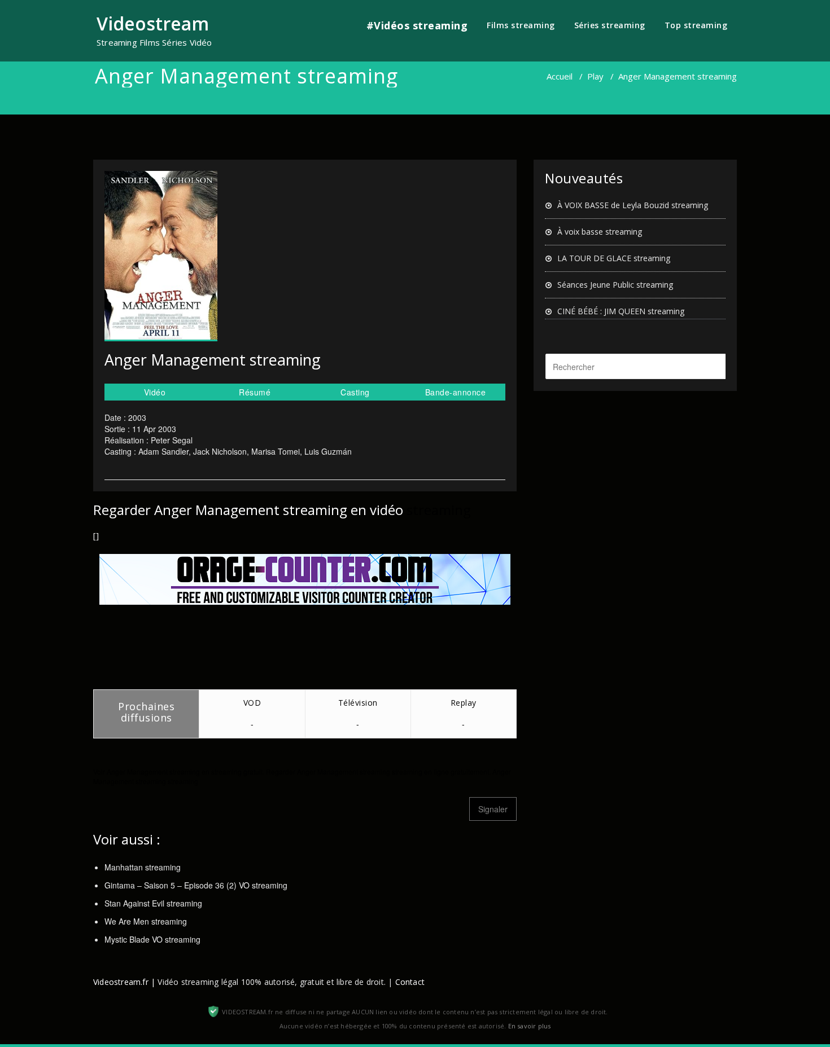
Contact (410, 981)
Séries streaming (609, 25)
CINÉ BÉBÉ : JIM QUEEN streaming (620, 311)
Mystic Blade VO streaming (152, 939)
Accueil (560, 76)
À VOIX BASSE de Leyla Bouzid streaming (632, 205)
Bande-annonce (455, 392)
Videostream (153, 23)
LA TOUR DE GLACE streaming (613, 258)
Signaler (493, 809)
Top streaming (696, 25)
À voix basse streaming (599, 231)
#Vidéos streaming (417, 25)
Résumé (254, 392)
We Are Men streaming (145, 921)
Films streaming (521, 25)
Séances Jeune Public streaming (615, 284)
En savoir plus (529, 1026)
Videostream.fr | (124, 981)
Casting (355, 392)
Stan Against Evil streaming (153, 903)
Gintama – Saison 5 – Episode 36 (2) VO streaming (195, 885)
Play (595, 76)
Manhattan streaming (142, 867)
